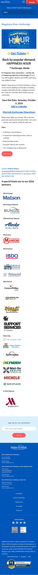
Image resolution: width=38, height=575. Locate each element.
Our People (19, 506)
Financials (23, 556)
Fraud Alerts (19, 493)
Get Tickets (18, 53)
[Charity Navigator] (15, 532)
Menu (6, 12)
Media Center (19, 502)
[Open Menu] (23, 2)
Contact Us (19, 510)
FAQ (29, 556)
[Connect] (24, 523)
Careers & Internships (19, 498)
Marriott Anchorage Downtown (19, 112)
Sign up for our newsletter (19, 423)
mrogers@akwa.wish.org (12, 171)
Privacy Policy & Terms (12, 556)
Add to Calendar (19, 106)
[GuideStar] (23, 532)
